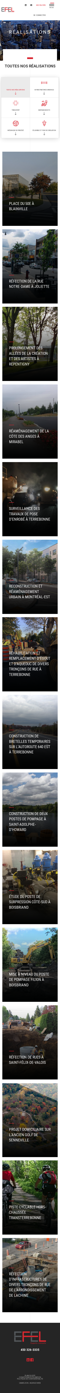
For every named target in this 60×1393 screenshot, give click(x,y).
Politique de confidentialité (30, 1379)
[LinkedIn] (26, 5)
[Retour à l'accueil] (7, 10)
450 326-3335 (41, 5)
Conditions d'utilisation (30, 1377)
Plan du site (30, 1376)
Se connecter (40, 15)
